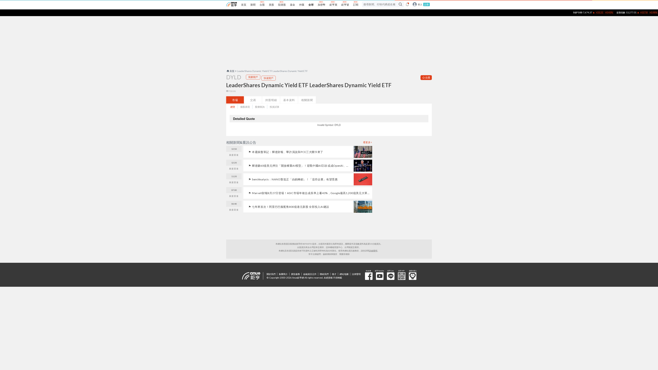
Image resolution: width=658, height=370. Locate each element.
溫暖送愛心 (412, 276)
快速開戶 (268, 78)
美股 (232, 71)
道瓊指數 (611, 12)
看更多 (367, 142)
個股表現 (245, 106)
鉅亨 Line (390, 276)
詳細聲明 (373, 250)
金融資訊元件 (309, 274)
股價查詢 (260, 106)
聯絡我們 (324, 274)
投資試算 (274, 106)
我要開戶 (253, 77)
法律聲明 (356, 274)
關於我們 (271, 274)
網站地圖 (344, 274)
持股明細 (271, 100)
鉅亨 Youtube (379, 276)
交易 (253, 100)
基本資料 (289, 100)
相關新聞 (307, 100)
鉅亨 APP (401, 276)
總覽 (232, 106)
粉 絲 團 (369, 276)
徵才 (334, 274)
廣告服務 (295, 274)
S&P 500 (568, 12)
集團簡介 (283, 274)
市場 (235, 100)
